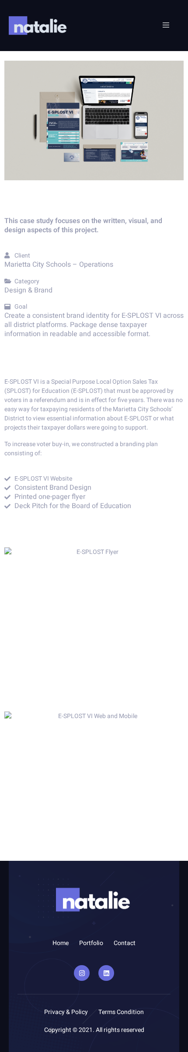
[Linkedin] (106, 973)
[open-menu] (161, 25)
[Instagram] (82, 973)
